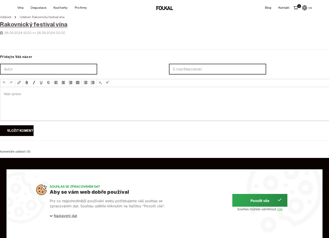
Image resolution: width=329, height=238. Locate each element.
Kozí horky (60, 7)
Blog (268, 7)
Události (5, 17)
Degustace (38, 7)
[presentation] (4, 83)
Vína (20, 7)
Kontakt (283, 7)
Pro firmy (81, 7)
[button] (4, 83)
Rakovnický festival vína (34, 24)
